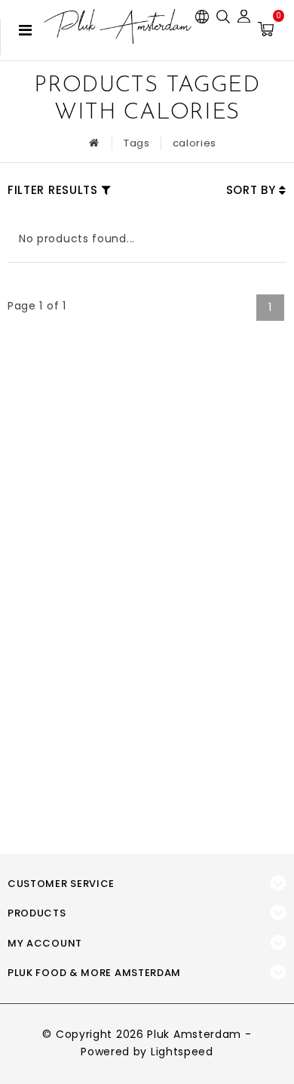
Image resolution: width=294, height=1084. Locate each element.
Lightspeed (182, 1051)
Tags (137, 143)
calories (195, 143)
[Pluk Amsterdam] (117, 26)
